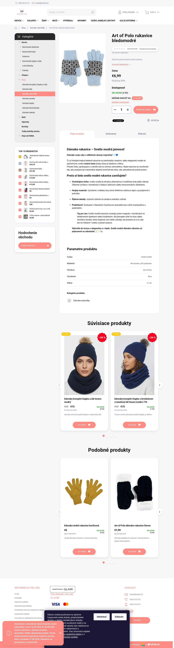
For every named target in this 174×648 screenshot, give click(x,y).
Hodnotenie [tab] (111, 134)
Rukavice (25, 56)
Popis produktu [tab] (77, 134)
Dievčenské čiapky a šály (32, 61)
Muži (24, 117)
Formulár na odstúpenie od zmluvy (28, 618)
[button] (103, 435)
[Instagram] (131, 611)
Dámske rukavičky (29, 94)
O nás (17, 594)
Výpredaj (25, 122)
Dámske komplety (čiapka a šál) (34, 85)
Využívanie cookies (22, 614)
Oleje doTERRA (28, 136)
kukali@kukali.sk (136, 594)
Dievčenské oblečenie (30, 47)
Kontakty (18, 598)
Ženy (24, 80)
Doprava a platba (21, 602)
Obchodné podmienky (23, 606)
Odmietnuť (101, 617)
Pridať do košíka (143, 109)
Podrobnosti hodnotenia (147, 49)
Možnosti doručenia (120, 102)
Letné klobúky (27, 66)
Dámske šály (27, 89)
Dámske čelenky (28, 112)
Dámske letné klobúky (30, 108)
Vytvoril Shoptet (133, 645)
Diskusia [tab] (142, 134)
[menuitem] (20, 21)
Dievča (24, 42)
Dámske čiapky (28, 103)
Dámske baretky (28, 98)
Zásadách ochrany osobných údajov (65, 634)
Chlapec (25, 75)
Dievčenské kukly (29, 52)
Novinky (25, 127)
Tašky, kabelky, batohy (30, 131)
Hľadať (92, 12)
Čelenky (25, 70)
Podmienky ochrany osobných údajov (29, 610)
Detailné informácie (120, 64)
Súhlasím (119, 617)
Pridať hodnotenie (28, 246)
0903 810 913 (135, 599)
